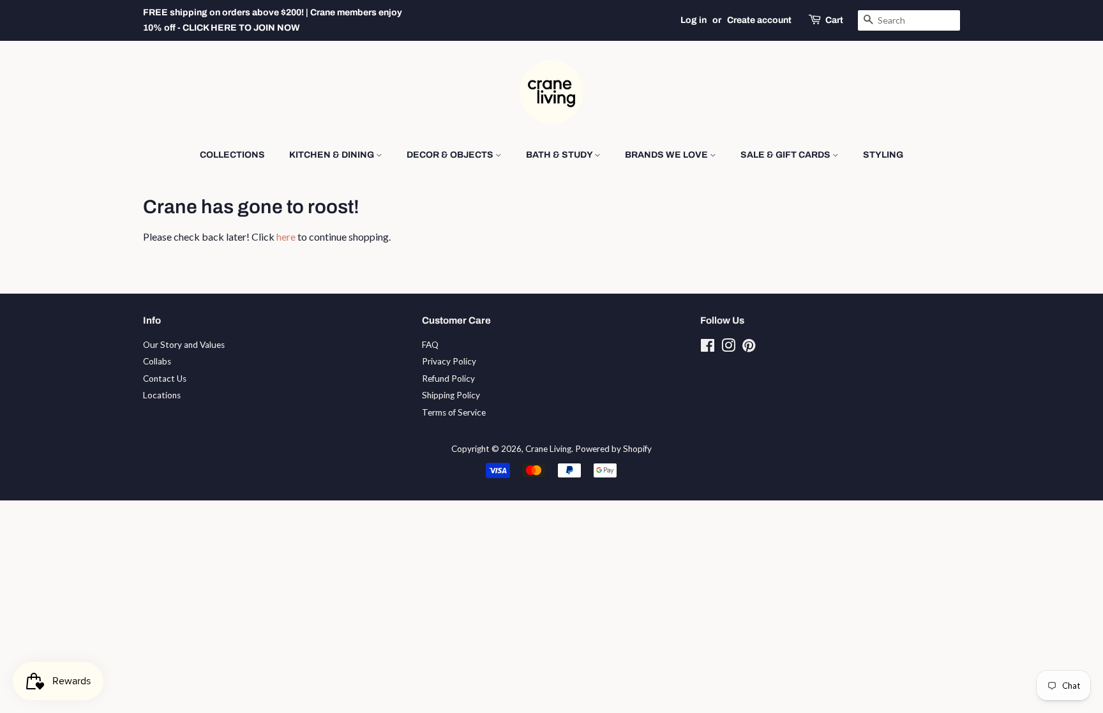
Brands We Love (667, 155)
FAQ (430, 345)
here (286, 236)
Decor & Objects (451, 155)
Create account (759, 20)
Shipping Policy (451, 395)
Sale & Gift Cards (786, 155)
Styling (883, 155)
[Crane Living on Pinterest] (749, 348)
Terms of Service (454, 412)
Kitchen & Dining (332, 155)
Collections (232, 155)
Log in (693, 20)
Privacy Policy (449, 361)
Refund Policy (448, 378)
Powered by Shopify (613, 449)
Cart (834, 20)
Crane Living (548, 449)
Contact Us (164, 378)
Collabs (157, 361)
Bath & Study (560, 155)
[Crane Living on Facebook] (707, 348)
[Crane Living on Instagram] (728, 348)
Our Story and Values (184, 345)
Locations (162, 395)
